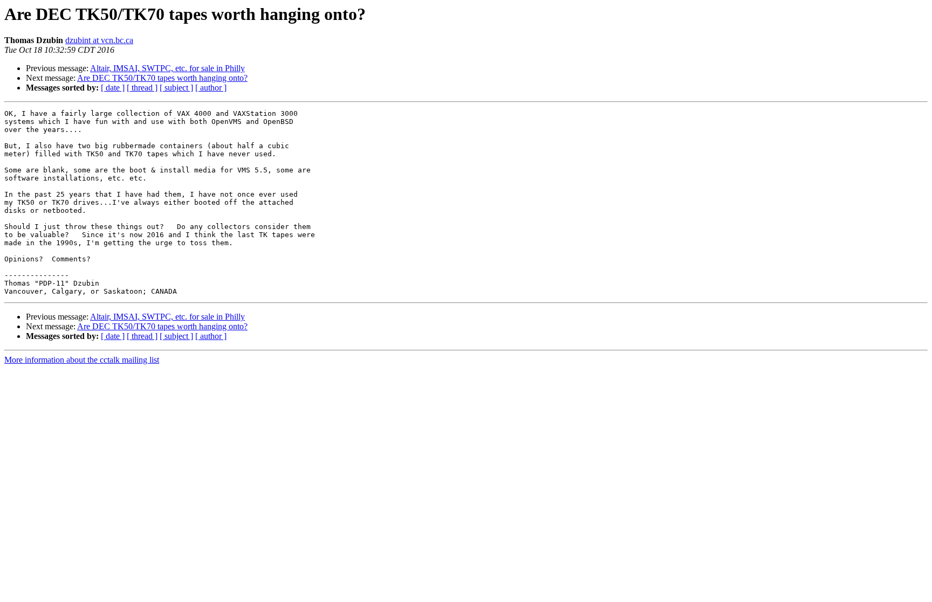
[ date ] (113, 87)
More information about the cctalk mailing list (81, 359)
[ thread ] (142, 87)
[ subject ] (176, 87)
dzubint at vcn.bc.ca (99, 40)
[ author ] (211, 87)
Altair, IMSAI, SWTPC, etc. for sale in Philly (167, 68)
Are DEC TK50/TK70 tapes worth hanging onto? (162, 77)
